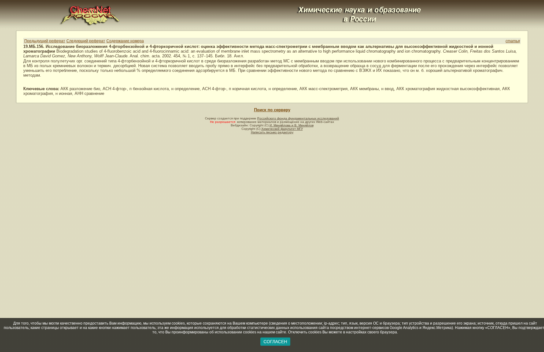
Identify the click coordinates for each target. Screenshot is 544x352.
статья (513, 41)
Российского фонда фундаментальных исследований (298, 118)
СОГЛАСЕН (275, 341)
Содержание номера (125, 41)
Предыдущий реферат (44, 41)
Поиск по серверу (272, 109)
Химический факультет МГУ (282, 128)
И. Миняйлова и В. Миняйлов (291, 125)
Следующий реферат (85, 41)
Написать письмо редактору (272, 132)
